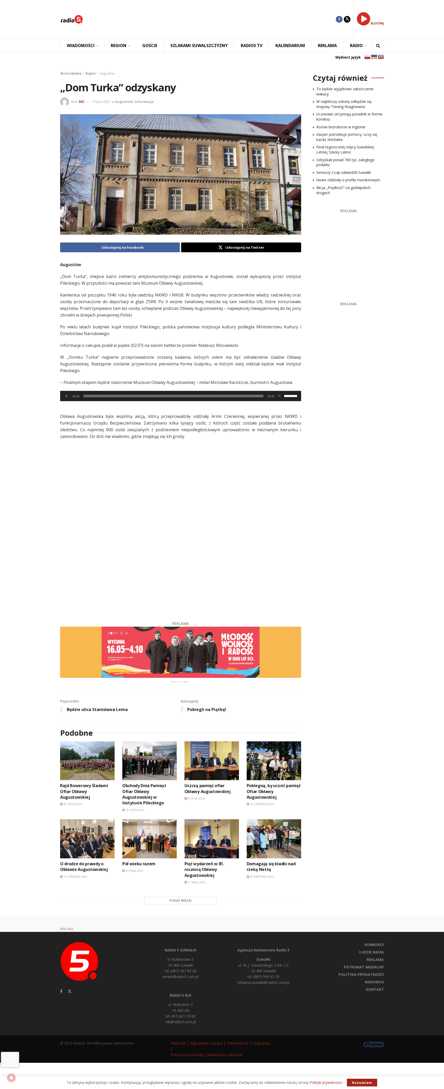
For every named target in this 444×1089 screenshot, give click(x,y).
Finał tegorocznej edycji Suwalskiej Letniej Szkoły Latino (345, 150)
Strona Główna (70, 73)
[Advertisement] (213, 19)
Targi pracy (261, 1043)
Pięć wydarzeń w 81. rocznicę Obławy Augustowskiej (204, 869)
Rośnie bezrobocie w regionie (340, 126)
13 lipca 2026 (134, 810)
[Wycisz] (279, 396)
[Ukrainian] (374, 57)
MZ (81, 101)
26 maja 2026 (134, 870)
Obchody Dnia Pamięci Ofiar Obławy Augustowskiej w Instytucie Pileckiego (144, 794)
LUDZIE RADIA (371, 952)
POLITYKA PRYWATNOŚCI (361, 974)
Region (91, 73)
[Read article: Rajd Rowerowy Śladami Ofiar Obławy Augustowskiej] (87, 760)
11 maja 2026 (196, 882)
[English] (381, 57)
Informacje (144, 101)
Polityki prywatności (326, 1082)
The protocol (237, 1043)
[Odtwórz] (66, 396)
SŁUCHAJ (377, 23)
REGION (118, 45)
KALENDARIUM (290, 45)
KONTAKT (375, 989)
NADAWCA (374, 981)
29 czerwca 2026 (261, 804)
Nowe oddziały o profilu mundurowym (348, 179)
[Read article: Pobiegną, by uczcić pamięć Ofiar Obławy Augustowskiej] (274, 760)
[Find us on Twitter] (347, 19)
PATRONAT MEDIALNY (364, 967)
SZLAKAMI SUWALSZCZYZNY (199, 45)
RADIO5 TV (251, 45)
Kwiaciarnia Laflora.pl (224, 1054)
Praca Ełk (178, 1043)
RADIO (356, 45)
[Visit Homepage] (71, 19)
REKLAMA (327, 45)
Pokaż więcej (181, 900)
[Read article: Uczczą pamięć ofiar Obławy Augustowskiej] (211, 760)
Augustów (107, 73)
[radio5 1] (180, 651)
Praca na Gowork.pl (187, 1054)
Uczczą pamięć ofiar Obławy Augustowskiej (207, 788)
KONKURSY (374, 944)
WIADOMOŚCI (81, 45)
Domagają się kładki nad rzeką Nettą (271, 866)
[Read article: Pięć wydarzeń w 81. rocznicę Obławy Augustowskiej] (211, 838)
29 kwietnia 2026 (261, 876)
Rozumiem (362, 1082)
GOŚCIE (149, 45)
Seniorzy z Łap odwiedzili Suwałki (343, 172)
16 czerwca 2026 (74, 876)
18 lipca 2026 (72, 804)
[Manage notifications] (11, 1078)
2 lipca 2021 (101, 101)
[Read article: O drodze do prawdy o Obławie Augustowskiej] (87, 838)
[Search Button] (378, 45)
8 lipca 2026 (196, 798)
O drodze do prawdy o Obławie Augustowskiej (84, 866)
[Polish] (367, 57)
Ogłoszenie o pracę (206, 1043)
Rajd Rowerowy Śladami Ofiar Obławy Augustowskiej (84, 791)
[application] (180, 396)
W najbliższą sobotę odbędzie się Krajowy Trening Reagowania (344, 104)
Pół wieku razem (138, 864)
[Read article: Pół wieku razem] (149, 838)
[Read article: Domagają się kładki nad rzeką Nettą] (274, 838)
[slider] (291, 395)
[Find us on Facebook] (339, 19)
